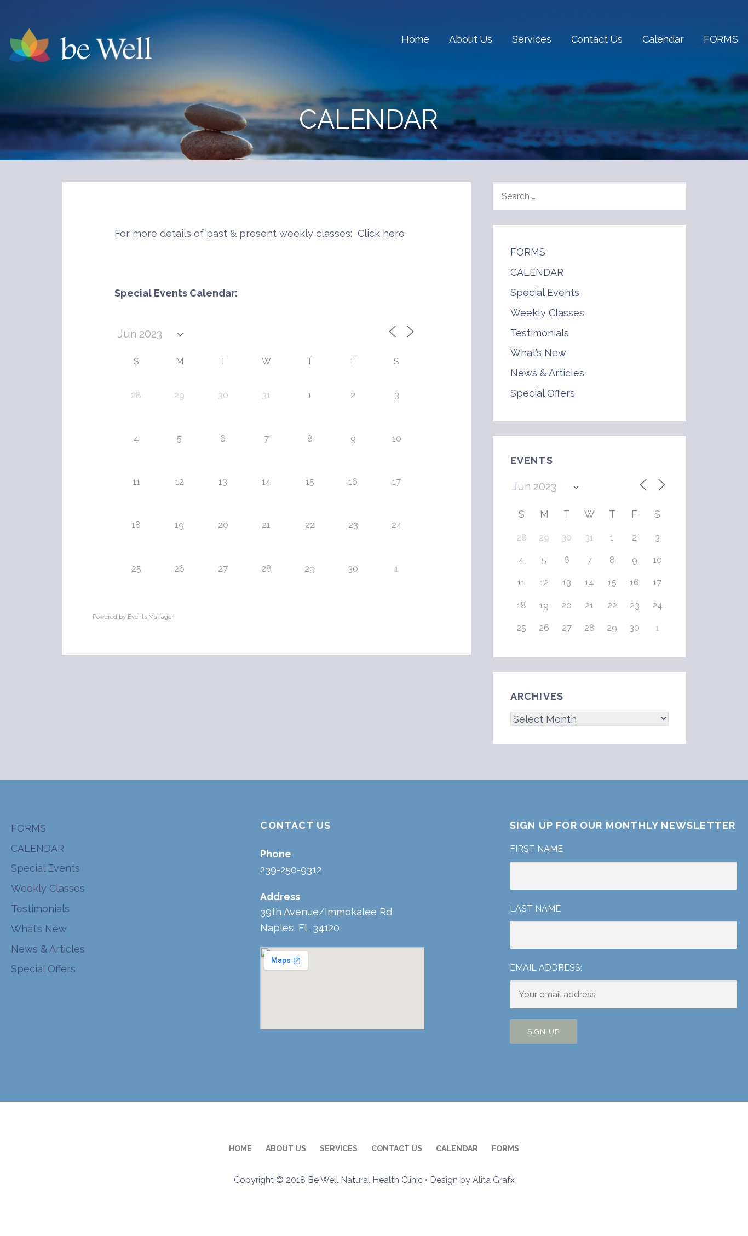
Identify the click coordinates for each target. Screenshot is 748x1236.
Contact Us (597, 39)
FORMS (721, 39)
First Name (536, 849)
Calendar (663, 39)
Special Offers (542, 393)
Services (531, 39)
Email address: (546, 967)
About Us (470, 39)
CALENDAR (536, 272)
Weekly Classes (547, 312)
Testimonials (539, 333)
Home (415, 39)
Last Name (535, 908)
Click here (381, 233)
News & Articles (547, 373)
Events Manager (151, 616)
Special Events (544, 292)
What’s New (538, 352)
